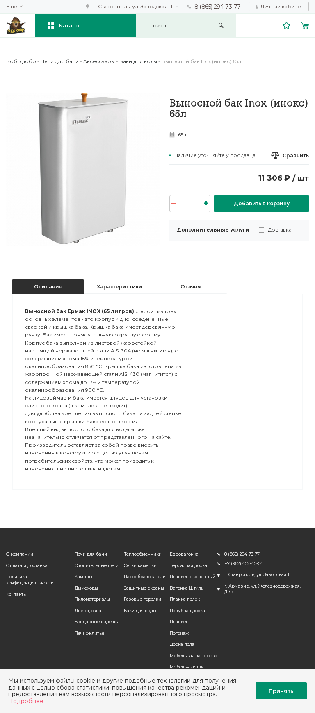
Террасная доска (188, 565)
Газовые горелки (142, 599)
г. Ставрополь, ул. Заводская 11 (132, 6)
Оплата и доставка (27, 565)
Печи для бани (91, 554)
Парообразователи (145, 576)
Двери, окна (88, 610)
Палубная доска (187, 610)
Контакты (16, 594)
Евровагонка (184, 554)
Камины (83, 576)
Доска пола (182, 644)
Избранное (287, 25)
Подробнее (25, 701)
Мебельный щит (188, 667)
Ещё (11, 6)
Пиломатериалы (92, 599)
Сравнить (296, 155)
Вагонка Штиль (186, 588)
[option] (83, 169)
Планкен (179, 621)
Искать (221, 25)
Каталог (70, 25)
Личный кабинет (281, 6)
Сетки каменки (140, 565)
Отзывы (190, 287)
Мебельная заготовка (193, 656)
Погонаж (179, 633)
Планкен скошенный (192, 576)
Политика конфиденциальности (30, 580)
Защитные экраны (144, 588)
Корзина (305, 25)
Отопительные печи (97, 565)
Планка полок (185, 599)
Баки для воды (140, 610)
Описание (48, 287)
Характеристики (119, 287)
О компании (19, 554)
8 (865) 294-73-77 (217, 6)
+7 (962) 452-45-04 (243, 563)
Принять (281, 691)
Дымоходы (86, 588)
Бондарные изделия (97, 621)
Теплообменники (143, 554)
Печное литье (89, 633)
